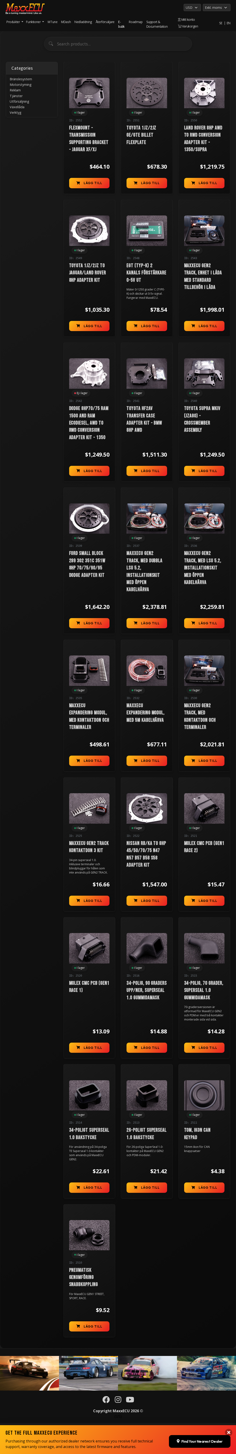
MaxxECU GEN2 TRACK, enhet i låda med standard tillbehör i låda (203, 276)
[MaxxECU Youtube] (130, 1400)
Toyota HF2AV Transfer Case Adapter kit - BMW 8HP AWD (144, 419)
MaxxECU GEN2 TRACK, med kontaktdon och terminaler (200, 716)
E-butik (121, 24)
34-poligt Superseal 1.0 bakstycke (89, 1133)
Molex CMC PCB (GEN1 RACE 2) (204, 847)
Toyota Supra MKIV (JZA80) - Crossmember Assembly (202, 419)
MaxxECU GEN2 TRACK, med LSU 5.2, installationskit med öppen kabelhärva (202, 567)
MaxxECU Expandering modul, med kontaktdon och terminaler (89, 716)
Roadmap (135, 22)
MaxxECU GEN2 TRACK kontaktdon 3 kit (89, 847)
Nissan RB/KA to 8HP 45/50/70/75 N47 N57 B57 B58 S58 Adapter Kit (146, 854)
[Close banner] (228, 1432)
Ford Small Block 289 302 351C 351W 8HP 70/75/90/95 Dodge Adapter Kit (87, 564)
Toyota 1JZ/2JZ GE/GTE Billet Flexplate (141, 135)
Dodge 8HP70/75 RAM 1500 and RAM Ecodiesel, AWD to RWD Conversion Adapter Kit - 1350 (89, 422)
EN (228, 23)
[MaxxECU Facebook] (106, 1400)
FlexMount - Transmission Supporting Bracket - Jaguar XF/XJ (89, 139)
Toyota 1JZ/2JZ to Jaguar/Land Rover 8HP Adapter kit (87, 273)
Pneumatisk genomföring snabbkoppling (83, 1277)
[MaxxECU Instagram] (118, 1400)
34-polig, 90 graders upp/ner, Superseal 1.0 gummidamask (147, 990)
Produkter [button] (13, 22)
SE (220, 23)
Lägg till (93, 183)
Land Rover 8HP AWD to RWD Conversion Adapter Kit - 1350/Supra (203, 139)
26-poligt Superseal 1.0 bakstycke (147, 1133)
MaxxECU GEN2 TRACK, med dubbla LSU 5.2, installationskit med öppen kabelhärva (144, 571)
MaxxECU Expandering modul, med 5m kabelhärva (146, 713)
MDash (66, 22)
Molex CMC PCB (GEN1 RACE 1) (89, 986)
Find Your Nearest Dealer (202, 1441)
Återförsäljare (105, 22)
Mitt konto (187, 19)
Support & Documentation (157, 24)
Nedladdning (83, 22)
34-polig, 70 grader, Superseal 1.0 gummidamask (203, 990)
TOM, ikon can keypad (197, 1133)
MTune (52, 22)
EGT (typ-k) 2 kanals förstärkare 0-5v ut (146, 273)
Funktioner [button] (33, 22)
